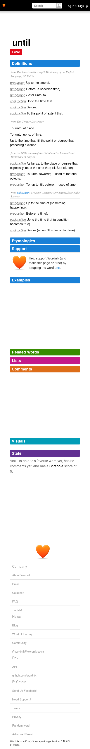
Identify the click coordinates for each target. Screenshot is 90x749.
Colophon (18, 593)
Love (16, 51)
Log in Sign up (77, 6)
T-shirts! (17, 610)
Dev (15, 657)
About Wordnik (21, 575)
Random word (20, 725)
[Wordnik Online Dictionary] (4, 5)
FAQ (15, 601)
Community (19, 643)
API (14, 667)
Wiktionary (23, 192)
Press (15, 584)
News (16, 616)
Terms (16, 708)
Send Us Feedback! (24, 690)
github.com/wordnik (24, 675)
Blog (15, 625)
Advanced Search (23, 734)
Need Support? (21, 699)
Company (19, 566)
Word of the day (22, 634)
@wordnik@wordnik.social (28, 651)
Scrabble (56, 465)
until (57, 267)
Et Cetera (19, 681)
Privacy (16, 717)
